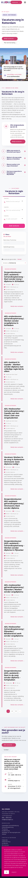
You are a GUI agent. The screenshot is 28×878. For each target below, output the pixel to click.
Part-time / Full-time (9, 240)
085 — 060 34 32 (6, 817)
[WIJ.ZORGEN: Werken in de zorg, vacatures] (6, 2)
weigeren (13, 872)
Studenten (5, 843)
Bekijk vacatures (18, 141)
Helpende (5, 840)
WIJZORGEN (3, 809)
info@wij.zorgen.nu (7, 819)
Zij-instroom (5, 845)
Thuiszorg (5, 829)
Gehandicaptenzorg (7, 827)
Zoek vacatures (14, 226)
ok (6, 872)
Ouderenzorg (6, 830)
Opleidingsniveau (8, 247)
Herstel (19, 259)
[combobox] (14, 202)
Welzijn (4, 834)
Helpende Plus (6, 841)
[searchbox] (15, 201)
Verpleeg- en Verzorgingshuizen (11, 832)
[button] (25, 2)
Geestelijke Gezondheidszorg (10, 825)
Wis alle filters (7, 236)
